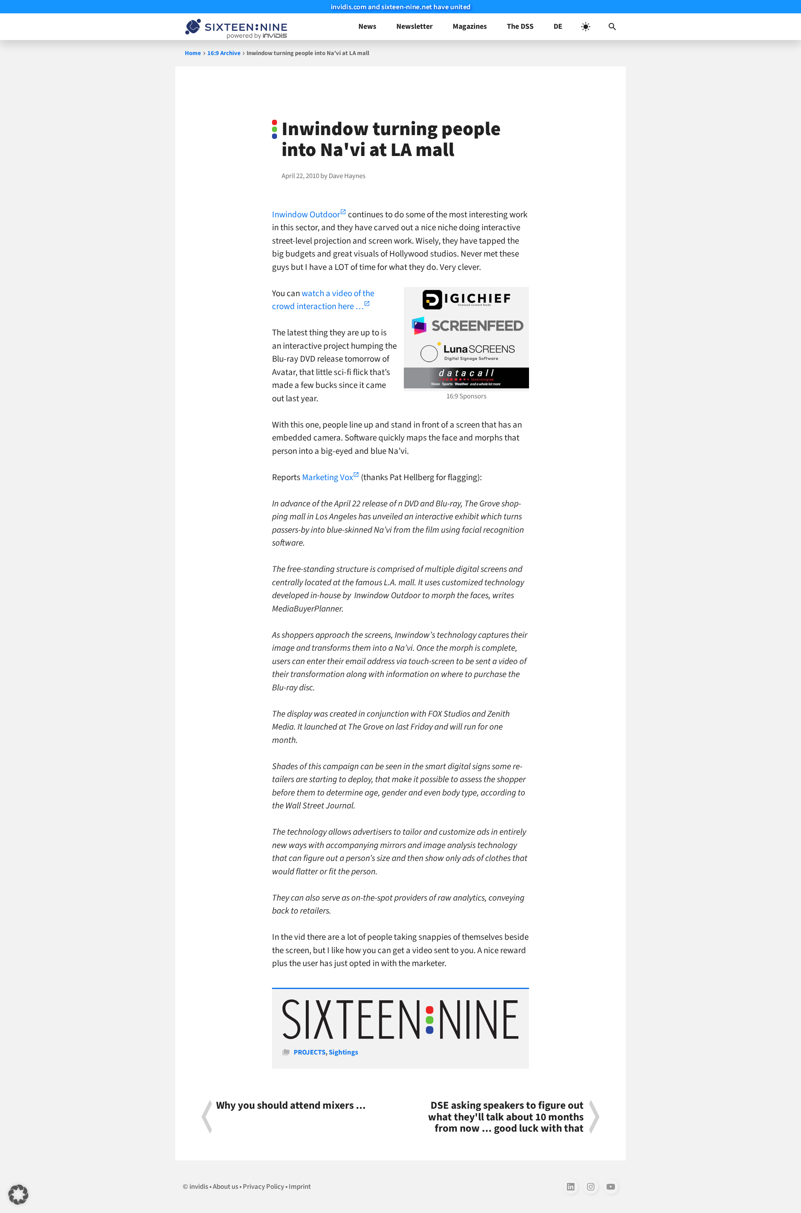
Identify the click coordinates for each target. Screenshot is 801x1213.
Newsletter (414, 26)
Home (193, 53)
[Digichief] (466, 299)
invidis (198, 1187)
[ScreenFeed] (466, 325)
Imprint (300, 1187)
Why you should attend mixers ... (291, 1106)
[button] (612, 26)
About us (225, 1187)
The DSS (520, 26)
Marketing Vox (327, 477)
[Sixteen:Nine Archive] (400, 1037)
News (367, 26)
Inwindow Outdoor (306, 214)
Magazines (470, 26)
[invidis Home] (234, 26)
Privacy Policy (263, 1187)
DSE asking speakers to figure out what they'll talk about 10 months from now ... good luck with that (506, 1117)
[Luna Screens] (466, 352)
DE (558, 26)
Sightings (343, 1052)
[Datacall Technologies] (466, 377)
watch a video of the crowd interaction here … (323, 300)
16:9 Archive (224, 53)
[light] (585, 26)
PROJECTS (309, 1052)
